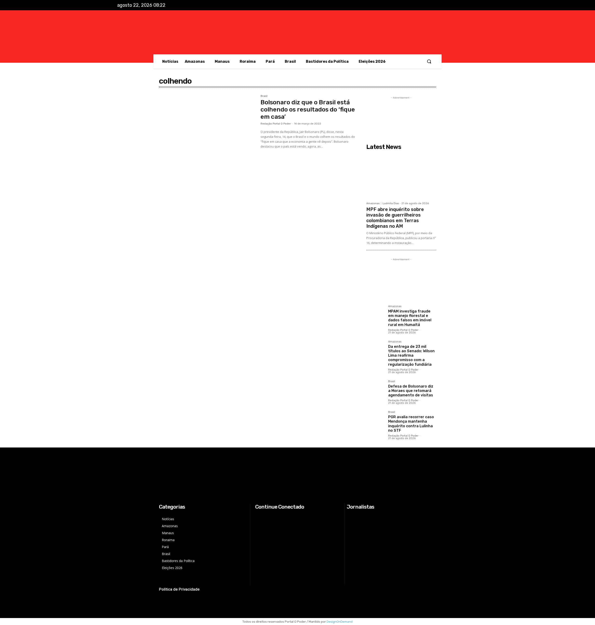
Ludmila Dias (391, 203)
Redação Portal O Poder (276, 123)
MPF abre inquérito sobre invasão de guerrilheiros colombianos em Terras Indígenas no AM (395, 218)
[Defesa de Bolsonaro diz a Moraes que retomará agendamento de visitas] (375, 389)
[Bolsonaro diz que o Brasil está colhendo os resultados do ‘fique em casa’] (207, 127)
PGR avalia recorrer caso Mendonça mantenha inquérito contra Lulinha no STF (411, 424)
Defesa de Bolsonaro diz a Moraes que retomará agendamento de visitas (410, 390)
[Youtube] (473, 5)
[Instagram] (454, 5)
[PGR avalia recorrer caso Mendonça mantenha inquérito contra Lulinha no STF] (375, 420)
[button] (429, 61)
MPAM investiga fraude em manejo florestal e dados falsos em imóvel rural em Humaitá (409, 318)
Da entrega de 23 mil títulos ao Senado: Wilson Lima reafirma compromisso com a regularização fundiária (411, 355)
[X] (463, 5)
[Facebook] (444, 5)
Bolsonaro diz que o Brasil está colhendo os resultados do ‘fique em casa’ (308, 109)
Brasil (264, 96)
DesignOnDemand (340, 621)
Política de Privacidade (179, 589)
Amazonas (373, 203)
